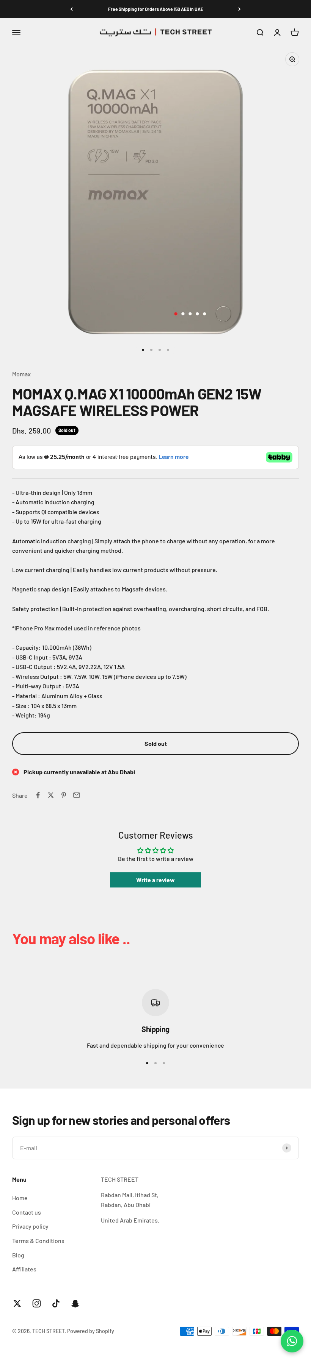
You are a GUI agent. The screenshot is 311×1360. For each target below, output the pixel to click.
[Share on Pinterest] (63, 795)
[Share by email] (76, 795)
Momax (21, 373)
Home (20, 1197)
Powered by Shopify (90, 1331)
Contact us (26, 1212)
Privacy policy (30, 1226)
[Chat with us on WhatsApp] (292, 1341)
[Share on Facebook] (37, 795)
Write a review (155, 879)
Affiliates (24, 1269)
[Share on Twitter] (50, 795)
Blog (18, 1255)
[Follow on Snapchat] (75, 1303)
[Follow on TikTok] (56, 1303)
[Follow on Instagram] (36, 1303)
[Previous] (71, 9)
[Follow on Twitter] (17, 1303)
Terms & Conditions (38, 1240)
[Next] (239, 9)
